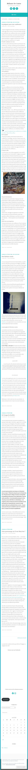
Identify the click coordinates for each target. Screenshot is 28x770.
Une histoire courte (7, 256)
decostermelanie (11, 26)
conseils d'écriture (7, 22)
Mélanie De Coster (14, 4)
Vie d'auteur (16, 22)
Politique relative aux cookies (10, 764)
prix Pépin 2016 (16, 395)
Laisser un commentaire (7, 247)
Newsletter (5, 699)
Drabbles (4, 322)
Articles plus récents (21, 638)
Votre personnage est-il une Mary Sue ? (13, 531)
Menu (14, 14)
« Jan (3, 739)
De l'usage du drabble (8, 415)
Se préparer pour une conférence (11, 24)
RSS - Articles (4, 747)
